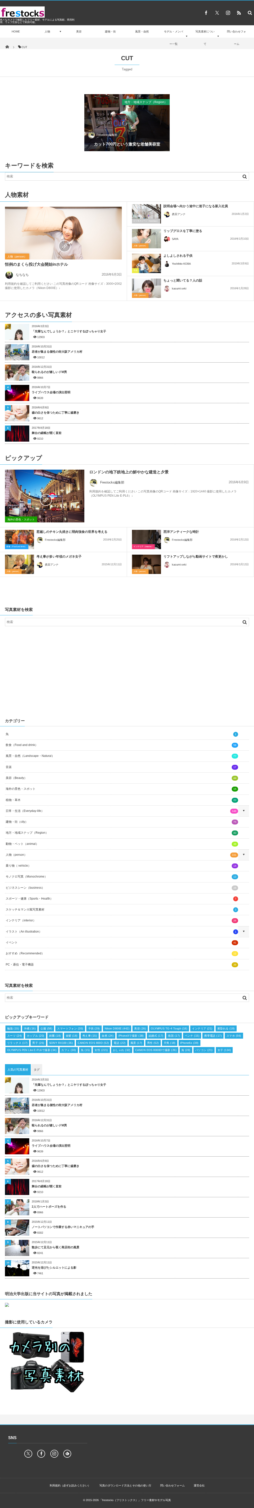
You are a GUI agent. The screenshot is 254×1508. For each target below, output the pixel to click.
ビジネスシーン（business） (146, 221)
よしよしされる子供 (177, 255)
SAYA (175, 238)
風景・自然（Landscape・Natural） (121, 756)
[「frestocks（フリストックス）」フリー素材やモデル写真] (22, 16)
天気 (170, 1042)
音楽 (121, 767)
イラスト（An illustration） (121, 931)
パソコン (204, 1050)
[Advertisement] (127, 671)
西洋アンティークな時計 (181, 532)
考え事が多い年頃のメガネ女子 (59, 556)
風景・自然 (142, 31)
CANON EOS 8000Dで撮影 (156, 1050)
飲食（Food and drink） (16, 546)
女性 (101, 1050)
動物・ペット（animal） (121, 844)
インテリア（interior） (143, 546)
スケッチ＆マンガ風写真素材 (121, 909)
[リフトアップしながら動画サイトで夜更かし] (146, 564)
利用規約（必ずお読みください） (70, 1485)
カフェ (68, 1050)
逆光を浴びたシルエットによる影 (54, 1267)
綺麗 (55, 1035)
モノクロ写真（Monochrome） (121, 876)
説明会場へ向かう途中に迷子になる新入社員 (195, 206)
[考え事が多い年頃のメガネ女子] (19, 564)
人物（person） (17, 256)
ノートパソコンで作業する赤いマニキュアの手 (63, 1227)
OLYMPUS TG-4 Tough (169, 1028)
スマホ (233, 1035)
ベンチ (192, 1035)
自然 (108, 1035)
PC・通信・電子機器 (121, 964)
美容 (79, 31)
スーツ (14, 1035)
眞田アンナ (179, 214)
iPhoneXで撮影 (131, 1035)
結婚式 (156, 1035)
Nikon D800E (117, 1028)
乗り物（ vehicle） (121, 865)
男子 (38, 1042)
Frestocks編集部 (106, 134)
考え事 (89, 1035)
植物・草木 (121, 800)
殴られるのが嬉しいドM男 (49, 372)
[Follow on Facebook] (41, 1454)
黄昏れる (226, 1028)
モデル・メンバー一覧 (173, 37)
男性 (153, 1042)
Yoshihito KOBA (181, 263)
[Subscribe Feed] (239, 12)
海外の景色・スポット (21, 519)
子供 (135, 270)
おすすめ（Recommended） (121, 953)
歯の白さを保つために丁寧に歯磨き (55, 412)
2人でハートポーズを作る (49, 1206)
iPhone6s (189, 1042)
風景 (136, 1042)
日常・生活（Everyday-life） (121, 811)
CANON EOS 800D (93, 1042)
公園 (46, 1028)
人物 (47, 31)
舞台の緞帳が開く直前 (47, 433)
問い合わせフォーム (236, 37)
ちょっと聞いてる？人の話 (182, 280)
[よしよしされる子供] (146, 263)
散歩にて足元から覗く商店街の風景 (55, 1247)
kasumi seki (179, 288)
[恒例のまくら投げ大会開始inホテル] (63, 246)
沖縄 (30, 1028)
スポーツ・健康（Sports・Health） (121, 898)
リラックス (17, 1042)
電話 (120, 1042)
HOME (16, 31)
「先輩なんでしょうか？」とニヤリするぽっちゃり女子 (69, 331)
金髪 (72, 1035)
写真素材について (205, 37)
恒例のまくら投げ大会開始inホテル (36, 264)
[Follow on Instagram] (54, 1454)
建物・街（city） (121, 822)
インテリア (202, 1028)
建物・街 (110, 31)
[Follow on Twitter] (217, 12)
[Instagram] (228, 12)
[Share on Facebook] (206, 12)
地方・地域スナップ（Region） (146, 102)
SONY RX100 (61, 1042)
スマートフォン (70, 1028)
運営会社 (199, 1485)
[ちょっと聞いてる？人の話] (146, 288)
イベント (121, 942)
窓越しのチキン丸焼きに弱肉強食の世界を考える (71, 532)
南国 (174, 1035)
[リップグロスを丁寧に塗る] (146, 238)
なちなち (22, 275)
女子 (224, 1050)
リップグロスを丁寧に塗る (182, 231)
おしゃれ (121, 1050)
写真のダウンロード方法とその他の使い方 (125, 1485)
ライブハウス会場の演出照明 (51, 392)
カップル (35, 1035)
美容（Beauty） (121, 778)
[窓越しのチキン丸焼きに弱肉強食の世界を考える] (19, 541)
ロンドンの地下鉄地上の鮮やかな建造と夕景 (129, 472)
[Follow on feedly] (67, 1454)
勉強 (13, 1028)
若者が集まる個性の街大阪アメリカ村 (57, 351)
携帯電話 (213, 1035)
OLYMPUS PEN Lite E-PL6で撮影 (32, 1050)
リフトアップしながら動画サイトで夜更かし (195, 556)
